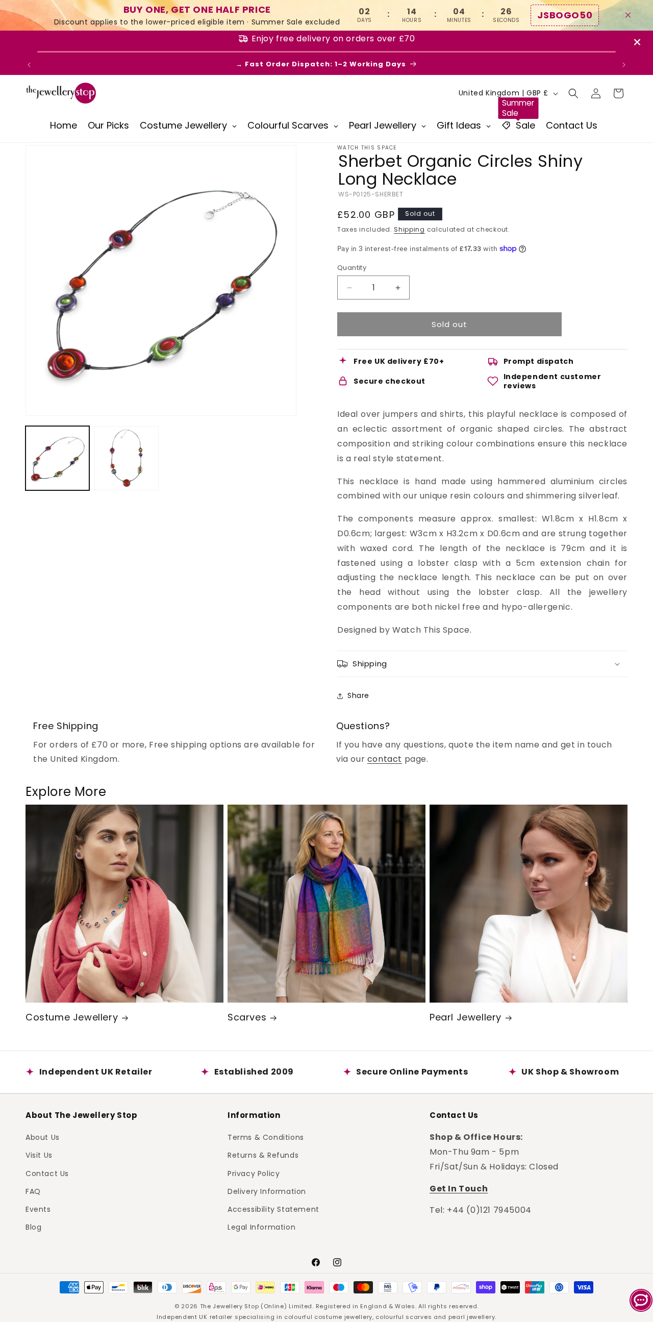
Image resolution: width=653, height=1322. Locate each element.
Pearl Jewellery (465, 1017)
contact (384, 759)
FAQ (33, 1191)
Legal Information (261, 1227)
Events (38, 1209)
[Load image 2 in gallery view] (126, 458)
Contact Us (47, 1173)
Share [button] (358, 695)
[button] (573, 93)
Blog (33, 1227)
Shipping (409, 229)
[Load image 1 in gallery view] (57, 458)
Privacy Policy (254, 1173)
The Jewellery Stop (229, 1306)
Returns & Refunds (263, 1155)
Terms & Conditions (266, 1137)
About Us (43, 1137)
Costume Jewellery (72, 1017)
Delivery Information (267, 1191)
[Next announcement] (624, 64)
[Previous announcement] (29, 64)
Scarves (247, 1017)
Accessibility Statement (273, 1209)
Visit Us (39, 1155)
